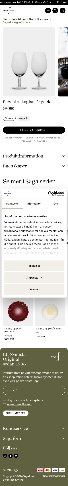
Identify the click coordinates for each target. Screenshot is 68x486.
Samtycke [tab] (12, 203)
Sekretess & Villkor (13, 479)
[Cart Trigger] (62, 10)
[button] (34, 156)
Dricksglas (43, 19)
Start (6, 19)
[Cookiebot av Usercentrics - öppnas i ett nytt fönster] (48, 193)
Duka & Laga (18, 19)
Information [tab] (33, 203)
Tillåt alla (34, 265)
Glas (31, 19)
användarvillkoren (19, 404)
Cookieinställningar (54, 476)
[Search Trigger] (55, 10)
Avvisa (34, 289)
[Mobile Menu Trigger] (48, 10)
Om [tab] (55, 203)
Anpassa (32, 277)
